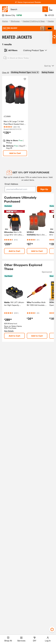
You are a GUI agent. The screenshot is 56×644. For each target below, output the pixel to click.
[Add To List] (25, 79)
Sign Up (44, 189)
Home (5, 21)
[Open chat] (54, 37)
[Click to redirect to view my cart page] (50, 9)
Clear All (5, 72)
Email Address (11, 184)
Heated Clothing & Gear (34, 21)
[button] (49, 65)
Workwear (15, 21)
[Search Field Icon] (45, 9)
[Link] (15, 116)
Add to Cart (15, 153)
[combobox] (25, 9)
